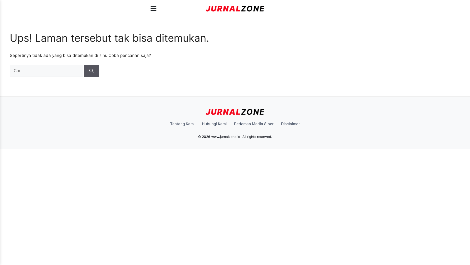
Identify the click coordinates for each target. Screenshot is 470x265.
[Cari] (91, 71)
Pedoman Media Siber (254, 123)
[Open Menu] (153, 8)
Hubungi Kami (214, 123)
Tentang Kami (182, 123)
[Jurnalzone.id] (235, 9)
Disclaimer (290, 123)
